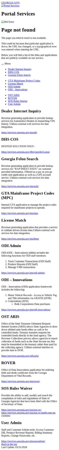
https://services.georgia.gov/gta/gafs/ (20, 186)
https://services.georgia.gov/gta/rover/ (20, 381)
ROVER (12, 98)
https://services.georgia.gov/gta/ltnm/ (20, 238)
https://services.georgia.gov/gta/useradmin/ (23, 441)
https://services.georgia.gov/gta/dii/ (19, 132)
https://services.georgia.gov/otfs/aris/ (20, 355)
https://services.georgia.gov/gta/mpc (19, 213)
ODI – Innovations (17, 89)
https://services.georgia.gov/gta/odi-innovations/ (25, 309)
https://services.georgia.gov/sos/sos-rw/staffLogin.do (28, 412)
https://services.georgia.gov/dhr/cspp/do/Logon (25, 151)
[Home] (10, 5)
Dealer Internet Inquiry (19, 69)
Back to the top (9, 444)
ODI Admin (14, 86)
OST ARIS (14, 95)
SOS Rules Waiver (17, 101)
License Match (15, 83)
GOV (10, 2)
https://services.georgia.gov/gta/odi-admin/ (23, 272)
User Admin (14, 104)
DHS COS (13, 72)
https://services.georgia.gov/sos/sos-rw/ (21, 409)
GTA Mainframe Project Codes (24, 80)
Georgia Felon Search (19, 75)
